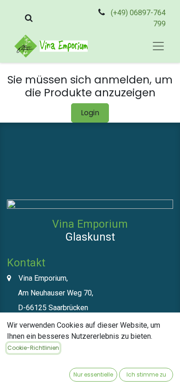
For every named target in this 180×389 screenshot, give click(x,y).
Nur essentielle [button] (93, 374)
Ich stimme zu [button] (146, 374)
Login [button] (90, 112)
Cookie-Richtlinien (33, 348)
